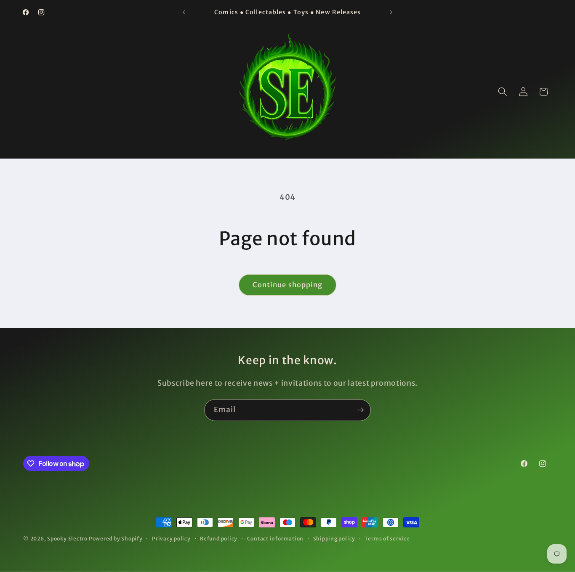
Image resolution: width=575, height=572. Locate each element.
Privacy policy (171, 538)
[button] (502, 92)
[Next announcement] (391, 12)
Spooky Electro (67, 538)
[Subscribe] (360, 410)
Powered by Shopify (116, 538)
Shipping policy (334, 538)
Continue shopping (288, 285)
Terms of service (387, 538)
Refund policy (218, 538)
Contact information (275, 538)
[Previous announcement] (184, 12)
